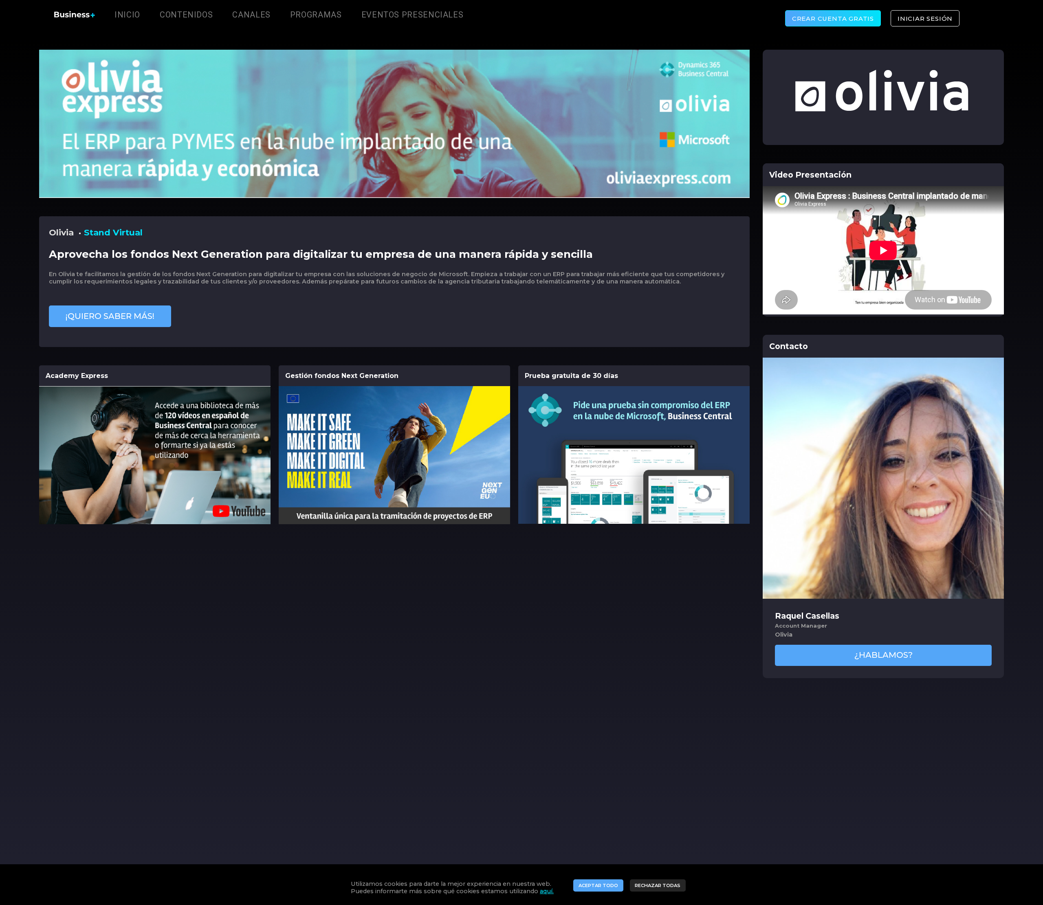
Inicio (127, 15)
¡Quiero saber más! (110, 316)
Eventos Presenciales (412, 15)
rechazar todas (657, 885)
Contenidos (186, 15)
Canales (251, 15)
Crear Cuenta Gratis (833, 18)
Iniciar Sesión (925, 18)
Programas (316, 15)
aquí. (547, 891)
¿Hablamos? (883, 655)
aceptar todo (598, 885)
